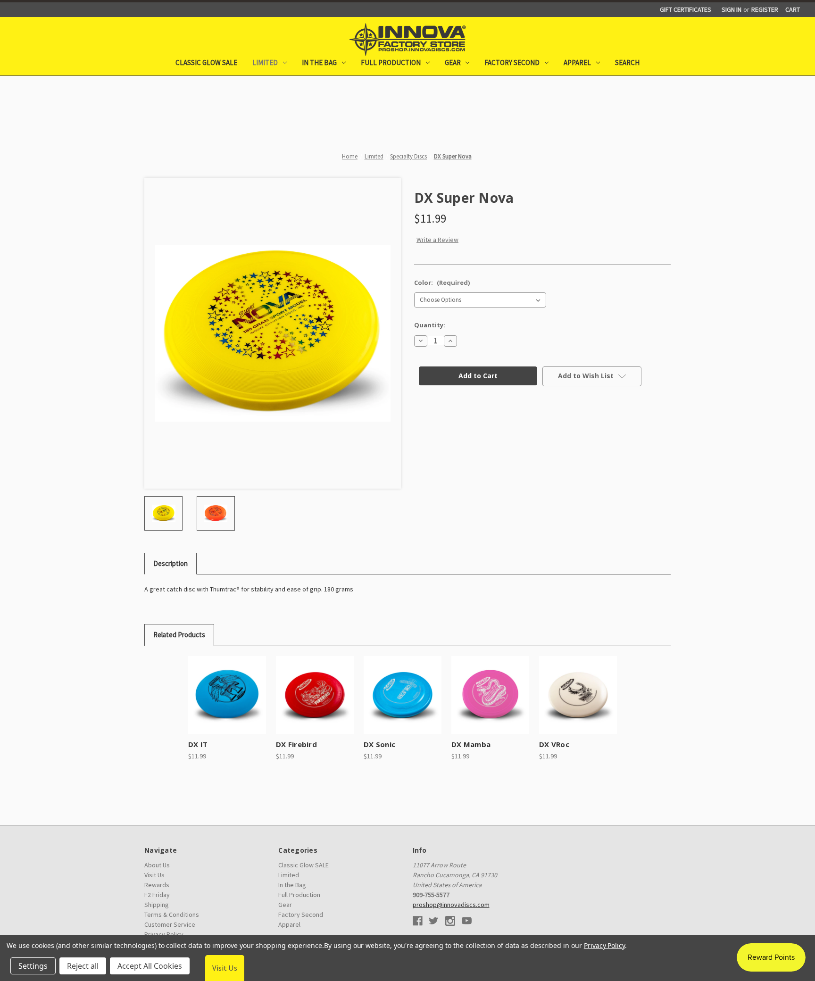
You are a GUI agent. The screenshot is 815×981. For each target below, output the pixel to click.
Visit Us (154, 875)
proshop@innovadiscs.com (451, 904)
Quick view (218, 686)
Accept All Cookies (149, 966)
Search (627, 62)
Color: (442, 282)
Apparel (577, 62)
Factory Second (512, 62)
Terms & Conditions (171, 914)
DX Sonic (379, 744)
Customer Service (169, 924)
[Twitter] (434, 921)
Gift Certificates (685, 9)
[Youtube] (467, 921)
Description (170, 563)
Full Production (391, 62)
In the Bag (319, 62)
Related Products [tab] (179, 634)
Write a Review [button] (437, 239)
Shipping (156, 904)
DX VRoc (554, 744)
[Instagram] (450, 921)
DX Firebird (296, 744)
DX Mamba (471, 744)
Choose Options (227, 703)
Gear (453, 62)
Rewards (156, 885)
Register (764, 9)
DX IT (198, 744)
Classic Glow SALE (206, 62)
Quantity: (429, 325)
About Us (157, 865)
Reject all (83, 966)
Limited (265, 62)
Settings (33, 966)
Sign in (731, 9)
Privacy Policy (604, 945)
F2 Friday (157, 894)
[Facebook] (418, 921)
